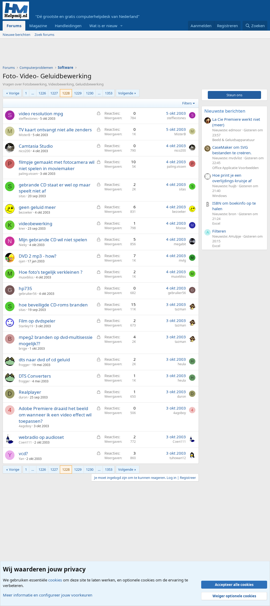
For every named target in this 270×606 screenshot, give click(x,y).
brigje (23, 348)
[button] (121, 26)
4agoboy (25, 426)
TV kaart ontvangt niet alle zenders (55, 130)
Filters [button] (187, 103)
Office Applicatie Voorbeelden (235, 167)
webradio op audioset (41, 437)
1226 (42, 93)
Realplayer (30, 392)
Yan (21, 458)
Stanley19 (26, 326)
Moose (181, 228)
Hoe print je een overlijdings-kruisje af (232, 177)
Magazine (38, 25)
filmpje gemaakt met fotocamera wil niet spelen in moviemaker (56, 165)
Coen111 (25, 442)
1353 (108, 93)
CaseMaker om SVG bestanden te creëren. (232, 150)
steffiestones (28, 118)
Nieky (23, 245)
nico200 (24, 151)
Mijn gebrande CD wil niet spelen (53, 240)
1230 (89, 93)
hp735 (25, 288)
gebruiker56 (28, 293)
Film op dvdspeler (37, 321)
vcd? (23, 453)
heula (182, 364)
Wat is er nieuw (103, 25)
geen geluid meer (37, 207)
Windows (219, 195)
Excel (216, 223)
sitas (22, 196)
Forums (14, 25)
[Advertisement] (99, 53)
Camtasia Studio (36, 146)
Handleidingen (68, 25)
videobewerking (35, 223)
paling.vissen (28, 173)
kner (22, 228)
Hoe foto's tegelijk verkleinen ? (50, 272)
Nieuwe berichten (16, 34)
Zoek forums (44, 34)
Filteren (219, 231)
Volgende (125, 93)
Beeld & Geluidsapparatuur (233, 139)
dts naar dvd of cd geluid (44, 360)
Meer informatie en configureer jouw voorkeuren (47, 595)
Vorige (14, 93)
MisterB (24, 135)
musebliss (26, 277)
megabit (180, 244)
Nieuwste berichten (224, 111)
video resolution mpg (41, 113)
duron (23, 397)
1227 (54, 93)
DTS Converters (35, 376)
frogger (24, 365)
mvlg (182, 260)
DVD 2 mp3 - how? (37, 256)
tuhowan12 (178, 458)
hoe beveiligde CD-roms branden (53, 305)
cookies (55, 580)
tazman (180, 309)
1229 (77, 93)
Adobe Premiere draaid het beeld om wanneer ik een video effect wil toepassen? (55, 414)
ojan (22, 261)
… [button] (32, 93)
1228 (66, 93)
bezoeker (25, 212)
